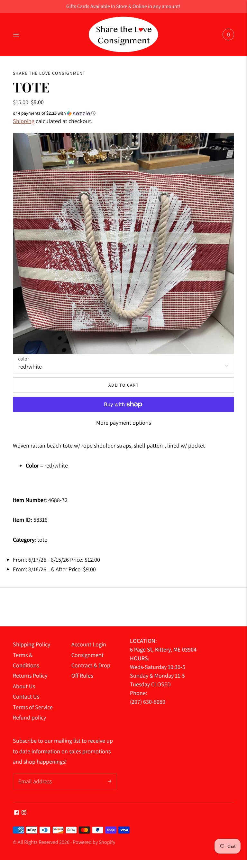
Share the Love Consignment (49, 73)
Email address (34, 774)
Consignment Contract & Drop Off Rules (90, 665)
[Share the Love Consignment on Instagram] (24, 813)
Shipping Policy (31, 644)
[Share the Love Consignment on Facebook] (16, 813)
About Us (24, 686)
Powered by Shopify (94, 842)
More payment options (123, 422)
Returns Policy (30, 675)
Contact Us (26, 696)
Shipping (23, 121)
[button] (123, 113)
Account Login (88, 644)
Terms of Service (33, 707)
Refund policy (29, 717)
